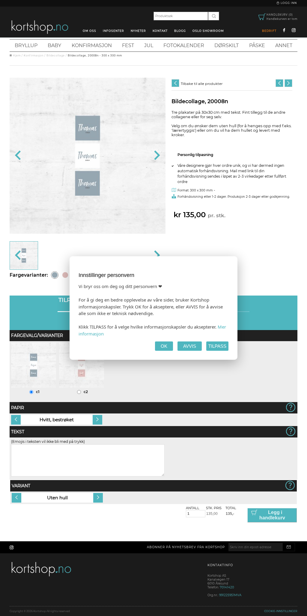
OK (164, 346)
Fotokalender (183, 45)
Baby (54, 45)
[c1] (33, 386)
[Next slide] (156, 155)
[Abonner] (288, 547)
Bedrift (269, 30)
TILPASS (217, 346)
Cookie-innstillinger (280, 611)
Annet (283, 45)
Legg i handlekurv (272, 515)
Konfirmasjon (92, 45)
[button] (24, 255)
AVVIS (190, 346)
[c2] (81, 386)
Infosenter (113, 30)
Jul (148, 45)
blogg (180, 30)
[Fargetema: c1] (54, 275)
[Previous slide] (18, 155)
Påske (257, 45)
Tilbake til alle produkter (201, 84)
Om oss (89, 30)
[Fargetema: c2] (65, 275)
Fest (128, 45)
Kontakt (160, 30)
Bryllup (26, 45)
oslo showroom (208, 30)
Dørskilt (226, 45)
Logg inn (288, 3)
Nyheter (138, 30)
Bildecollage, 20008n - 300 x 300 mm (95, 55)
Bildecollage (55, 55)
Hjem (17, 55)
